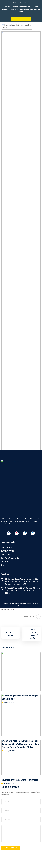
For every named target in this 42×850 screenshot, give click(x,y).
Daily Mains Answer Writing (10, 558)
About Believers (6, 547)
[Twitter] (33, 533)
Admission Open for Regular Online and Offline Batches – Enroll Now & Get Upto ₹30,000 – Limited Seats (21, 9)
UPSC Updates (6, 554)
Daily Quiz (4, 561)
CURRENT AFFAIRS (7, 551)
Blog (2, 565)
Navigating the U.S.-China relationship (19, 779)
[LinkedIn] (25, 533)
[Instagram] (17, 533)
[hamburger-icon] (38, 26)
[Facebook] (9, 533)
